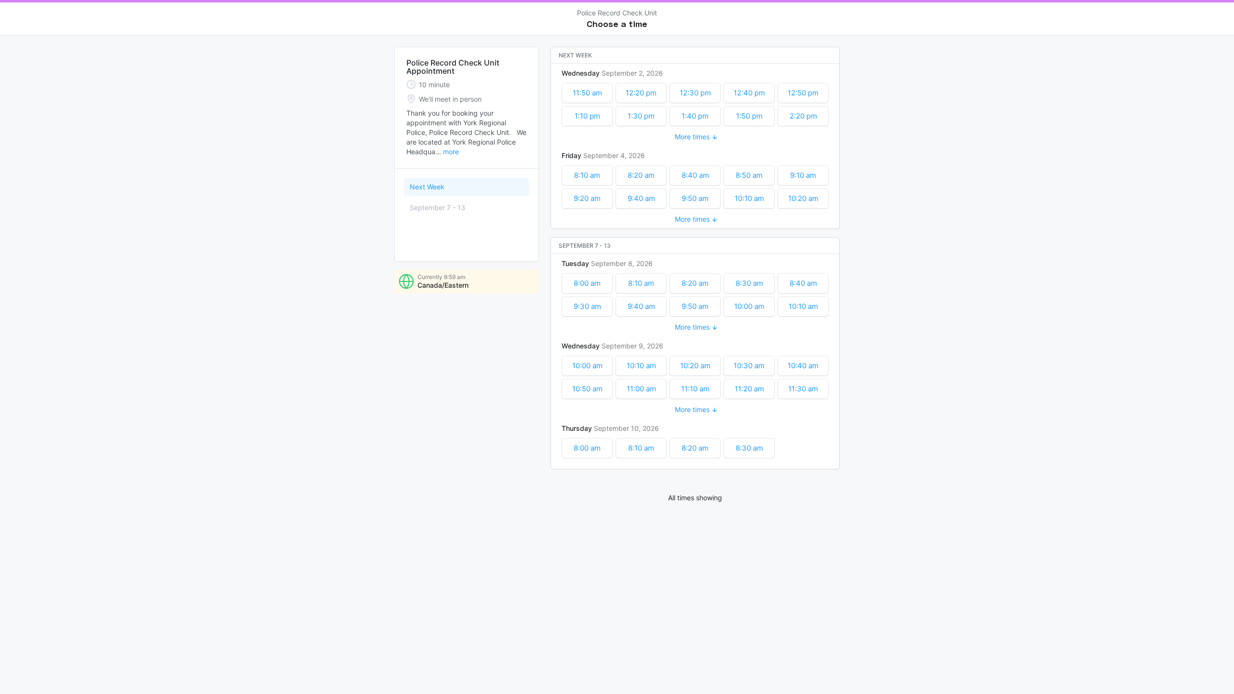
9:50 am (695, 198)
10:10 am (749, 198)
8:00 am (587, 283)
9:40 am (641, 198)
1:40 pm (695, 115)
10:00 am (749, 306)
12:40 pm (749, 92)
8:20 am (641, 175)
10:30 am (749, 365)
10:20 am (803, 198)
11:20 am (749, 388)
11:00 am (641, 388)
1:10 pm (587, 115)
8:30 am (749, 283)
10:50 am (587, 388)
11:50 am (587, 92)
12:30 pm (695, 92)
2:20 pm (803, 115)
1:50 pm (749, 115)
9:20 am (587, 198)
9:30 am (587, 306)
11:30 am (803, 388)
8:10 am (587, 175)
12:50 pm (803, 92)
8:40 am (695, 175)
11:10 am (695, 388)
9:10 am (803, 175)
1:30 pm (641, 115)
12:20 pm (641, 92)
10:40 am (803, 365)
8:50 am (749, 175)
